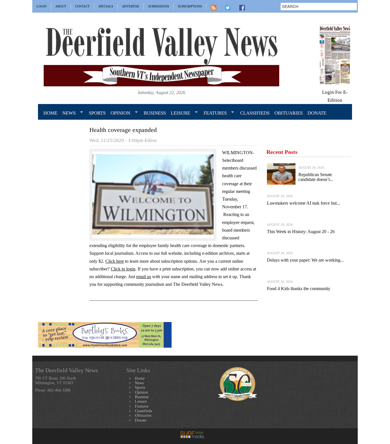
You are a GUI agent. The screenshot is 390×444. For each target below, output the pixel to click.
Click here (114, 261)
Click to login (123, 268)
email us (143, 276)
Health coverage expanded (123, 129)
